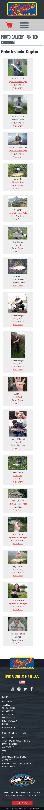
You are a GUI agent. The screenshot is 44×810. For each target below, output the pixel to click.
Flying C (18, 245)
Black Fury (17, 475)
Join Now (22, 803)
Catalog (6, 753)
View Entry (18, 88)
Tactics (6, 705)
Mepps (6, 697)
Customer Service (15, 733)
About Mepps (8, 741)
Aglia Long (18, 569)
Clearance (7, 711)
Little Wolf (17, 397)
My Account (8, 737)
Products (7, 701)
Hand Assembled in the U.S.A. (16, 763)
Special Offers (9, 708)
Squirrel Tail (9, 717)
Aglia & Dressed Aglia (18, 81)
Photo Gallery (9, 721)
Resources (7, 714)
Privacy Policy (9, 766)
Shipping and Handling (14, 757)
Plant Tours (23, 741)
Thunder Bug (18, 182)
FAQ (4, 750)
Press (5, 724)
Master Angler (9, 744)
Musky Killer (18, 318)
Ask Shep (6, 760)
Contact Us (8, 747)
